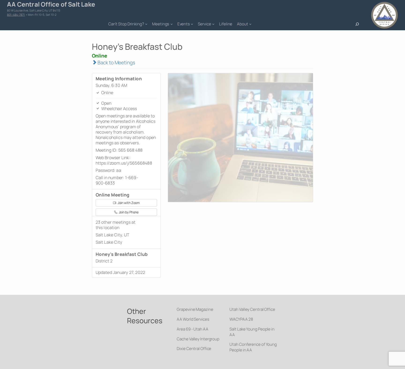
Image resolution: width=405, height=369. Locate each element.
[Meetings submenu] (171, 24)
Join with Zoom (128, 202)
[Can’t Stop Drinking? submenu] (146, 24)
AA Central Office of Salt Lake (51, 4)
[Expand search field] (357, 24)
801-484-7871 (16, 15)
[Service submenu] (213, 24)
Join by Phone (128, 212)
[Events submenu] (192, 24)
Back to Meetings (116, 62)
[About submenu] (250, 24)
